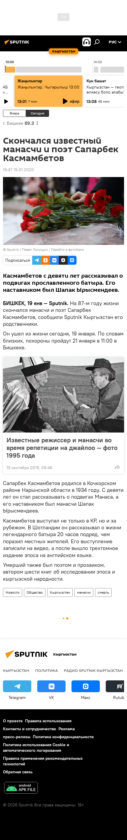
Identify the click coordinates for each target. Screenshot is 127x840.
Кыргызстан (60, 592)
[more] (117, 467)
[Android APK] (21, 788)
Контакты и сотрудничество (29, 728)
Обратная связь (17, 771)
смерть (103, 592)
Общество (35, 592)
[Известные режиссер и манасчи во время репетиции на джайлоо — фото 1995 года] (63, 395)
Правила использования (48, 720)
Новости (12, 592)
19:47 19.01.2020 (18, 169)
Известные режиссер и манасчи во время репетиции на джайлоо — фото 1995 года (62, 447)
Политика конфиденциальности (63, 736)
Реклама (66, 728)
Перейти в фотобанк (67, 249)
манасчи (84, 592)
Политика (46, 670)
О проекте (13, 720)
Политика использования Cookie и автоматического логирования (36, 747)
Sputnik (13, 249)
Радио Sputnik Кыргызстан (93, 670)
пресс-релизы (16, 736)
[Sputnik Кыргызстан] (17, 44)
